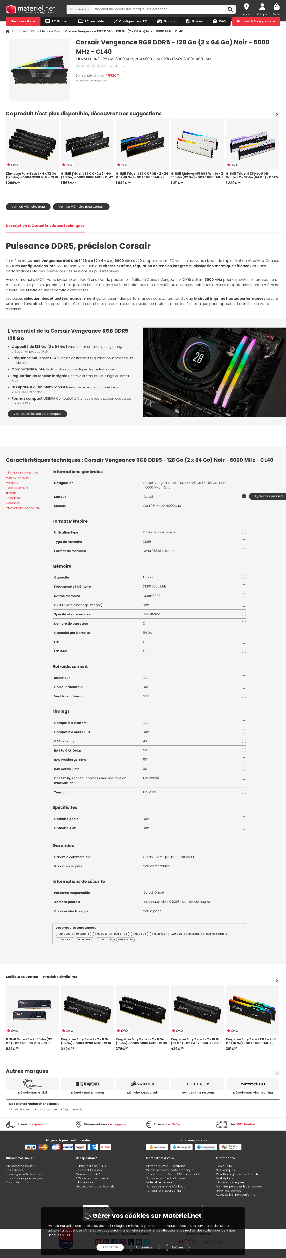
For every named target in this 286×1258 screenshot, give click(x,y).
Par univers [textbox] (77, 9)
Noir (146, 687)
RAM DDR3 (101, 934)
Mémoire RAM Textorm (198, 1093)
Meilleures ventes (22, 976)
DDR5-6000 (151, 596)
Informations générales (22, 472)
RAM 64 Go (120, 934)
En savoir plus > (59, 1235)
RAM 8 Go (176, 934)
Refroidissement (17, 488)
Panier (276, 14)
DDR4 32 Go (105, 939)
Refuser (177, 1247)
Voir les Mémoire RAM (28, 206)
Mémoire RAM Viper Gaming (253, 1093)
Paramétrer (145, 1247)
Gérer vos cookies (228, 1191)
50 (145, 750)
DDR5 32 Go (65, 939)
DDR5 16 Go (85, 939)
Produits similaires (60, 976)
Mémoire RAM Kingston (87, 1093)
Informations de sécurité (23, 508)
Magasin (246, 14)
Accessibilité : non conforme (235, 1195)
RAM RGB (194, 934)
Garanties (13, 503)
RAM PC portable (216, 934)
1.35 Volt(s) (151, 778)
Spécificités (13, 498)
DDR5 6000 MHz (154, 586)
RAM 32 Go (139, 934)
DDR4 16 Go (125, 939)
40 (145, 741)
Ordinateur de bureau (159, 532)
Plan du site (224, 1166)
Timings (11, 493)
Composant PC (24, 31)
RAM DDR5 (64, 934)
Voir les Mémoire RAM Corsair (81, 206)
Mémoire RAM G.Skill (32, 1093)
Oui (145, 642)
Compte (262, 14)
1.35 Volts (149, 792)
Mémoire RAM (50, 31)
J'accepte (110, 1247)
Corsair (148, 496)
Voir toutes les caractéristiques (37, 414)
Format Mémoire (17, 478)
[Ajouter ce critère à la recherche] (243, 496)
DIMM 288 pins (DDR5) (159, 551)
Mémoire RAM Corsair (142, 1093)
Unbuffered (151, 614)
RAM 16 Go (158, 934)
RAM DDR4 (82, 934)
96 (145, 769)
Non (146, 605)
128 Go (148, 577)
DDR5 (147, 541)
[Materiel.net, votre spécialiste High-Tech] (30, 9)
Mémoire (12, 483)
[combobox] (79, 9)
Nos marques (225, 1170)
